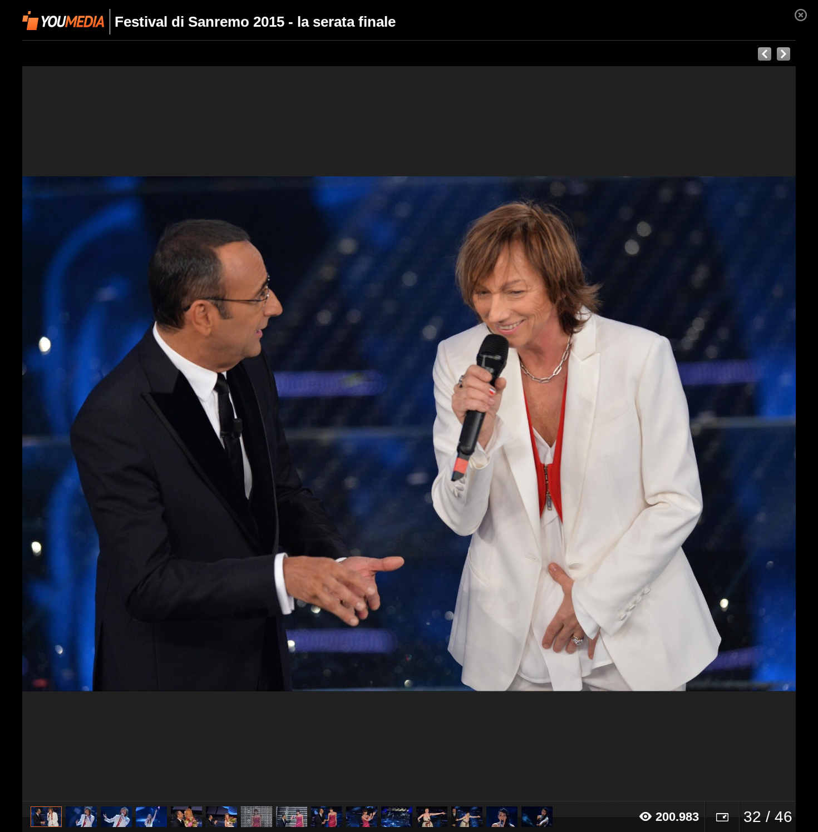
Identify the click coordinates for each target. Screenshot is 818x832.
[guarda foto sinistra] (99, 433)
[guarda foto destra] (486, 433)
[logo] (63, 20)
